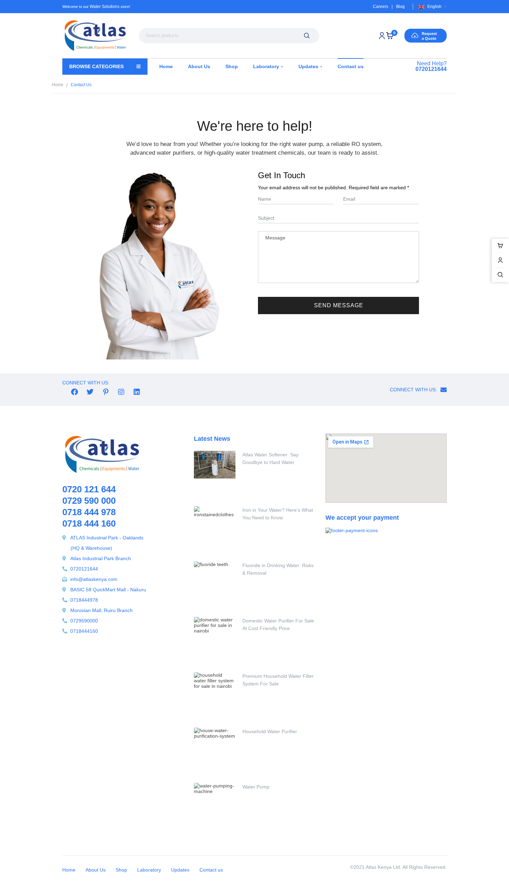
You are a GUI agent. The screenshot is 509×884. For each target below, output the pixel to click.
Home (57, 84)
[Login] (382, 35)
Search (306, 35)
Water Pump (255, 787)
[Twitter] (90, 392)
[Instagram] (121, 392)
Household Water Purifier (269, 731)
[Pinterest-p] (106, 392)
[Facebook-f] (74, 392)
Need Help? (431, 66)
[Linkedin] (137, 392)
